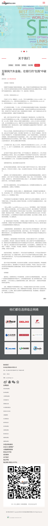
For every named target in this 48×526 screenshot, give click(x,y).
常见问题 (17, 65)
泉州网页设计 (6, 433)
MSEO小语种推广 (8, 447)
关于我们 (6, 457)
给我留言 (24, 65)
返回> (44, 298)
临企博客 (30, 65)
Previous (3, 27)
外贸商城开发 (6, 399)
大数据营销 (5, 415)
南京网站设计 (6, 422)
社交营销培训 (6, 418)
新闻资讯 (37, 65)
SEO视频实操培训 (6, 407)
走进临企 (11, 65)
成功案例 (6, 454)
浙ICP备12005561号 (10, 512)
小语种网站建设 (6, 396)
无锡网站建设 (6, 430)
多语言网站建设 (6, 388)
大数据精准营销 (8, 449)
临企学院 (6, 460)
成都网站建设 (6, 441)
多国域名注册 (6, 403)
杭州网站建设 (6, 392)
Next (45, 27)
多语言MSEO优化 (6, 411)
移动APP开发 (7, 452)
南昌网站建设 (6, 437)
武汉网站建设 (6, 426)
